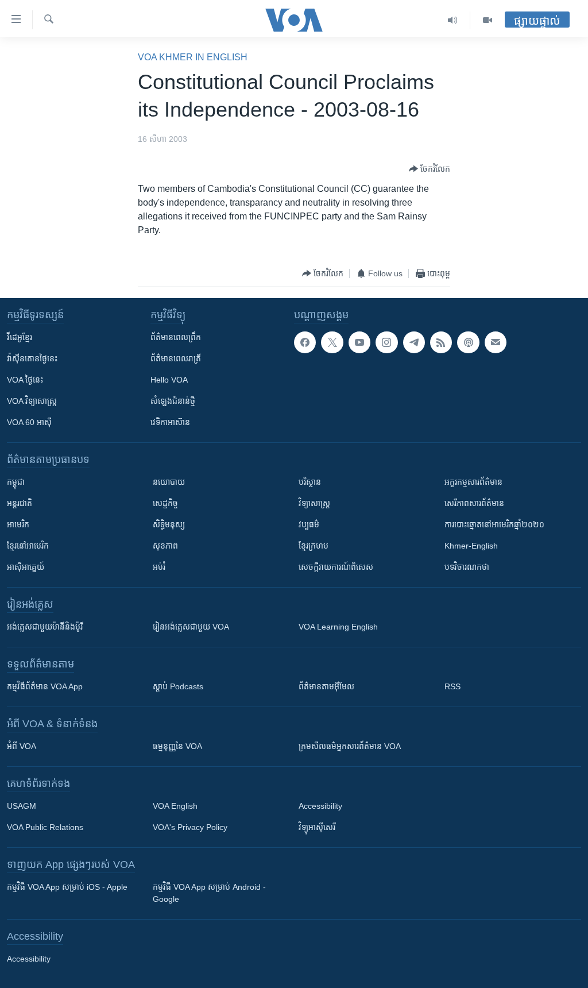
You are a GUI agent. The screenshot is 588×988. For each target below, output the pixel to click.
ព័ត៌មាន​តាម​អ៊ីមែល (326, 686)
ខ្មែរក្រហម (313, 545)
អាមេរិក (18, 524)
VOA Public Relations (45, 827)
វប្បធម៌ (309, 524)
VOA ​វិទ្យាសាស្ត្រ (32, 401)
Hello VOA (169, 379)
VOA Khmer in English (192, 57)
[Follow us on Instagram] (386, 342)
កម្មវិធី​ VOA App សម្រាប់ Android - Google (209, 893)
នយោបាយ (169, 482)
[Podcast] (468, 342)
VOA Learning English (338, 626)
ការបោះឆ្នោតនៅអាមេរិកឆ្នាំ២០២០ (494, 524)
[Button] (429, 169)
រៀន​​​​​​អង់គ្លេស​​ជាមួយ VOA (191, 626)
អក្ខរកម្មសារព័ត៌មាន (473, 482)
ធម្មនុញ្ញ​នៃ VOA (177, 746)
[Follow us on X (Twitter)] (332, 342)
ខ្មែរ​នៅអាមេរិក (28, 545)
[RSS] (441, 342)
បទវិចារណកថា (466, 567)
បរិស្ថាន (310, 482)
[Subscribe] (495, 342)
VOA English (175, 806)
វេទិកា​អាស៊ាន (170, 422)
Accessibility (320, 806)
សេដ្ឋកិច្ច (165, 503)
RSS (452, 686)
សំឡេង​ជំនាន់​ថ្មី (172, 401)
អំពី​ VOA (21, 746)
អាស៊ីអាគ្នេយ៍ (25, 567)
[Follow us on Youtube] (359, 342)
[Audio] (452, 20)
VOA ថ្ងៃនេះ (25, 379)
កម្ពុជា (16, 482)
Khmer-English (471, 545)
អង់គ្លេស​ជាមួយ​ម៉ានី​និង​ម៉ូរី (45, 626)
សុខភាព (165, 545)
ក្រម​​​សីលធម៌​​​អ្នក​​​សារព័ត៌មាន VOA (350, 746)
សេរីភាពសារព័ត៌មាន (474, 503)
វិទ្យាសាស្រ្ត (314, 503)
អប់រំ (159, 567)
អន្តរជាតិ (19, 503)
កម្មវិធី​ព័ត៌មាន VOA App (45, 686)
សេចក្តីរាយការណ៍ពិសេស (336, 567)
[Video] (487, 20)
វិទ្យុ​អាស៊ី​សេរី (317, 827)
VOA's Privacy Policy (190, 827)
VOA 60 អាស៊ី (29, 422)
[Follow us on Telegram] (414, 342)
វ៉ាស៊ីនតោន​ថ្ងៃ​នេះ (32, 358)
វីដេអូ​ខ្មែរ (19, 337)
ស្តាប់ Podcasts (178, 686)
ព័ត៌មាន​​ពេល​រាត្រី (175, 358)
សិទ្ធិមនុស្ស (169, 524)
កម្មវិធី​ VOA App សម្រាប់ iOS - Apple (67, 886)
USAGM (21, 806)
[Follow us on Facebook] (305, 342)
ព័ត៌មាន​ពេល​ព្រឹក (175, 337)
